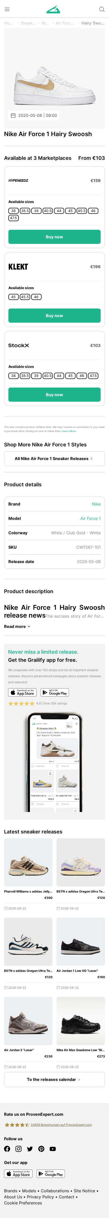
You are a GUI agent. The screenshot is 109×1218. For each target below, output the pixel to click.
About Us (13, 1196)
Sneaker (28, 23)
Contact (66, 1196)
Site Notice (84, 1190)
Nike (46, 23)
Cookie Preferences (23, 1202)
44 (59, 211)
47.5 (13, 218)
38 (13, 211)
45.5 (82, 211)
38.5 (25, 211)
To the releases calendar (51, 1079)
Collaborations (55, 1190)
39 (36, 211)
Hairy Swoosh (93, 23)
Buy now (54, 236)
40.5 (48, 211)
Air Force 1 (66, 23)
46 (93, 211)
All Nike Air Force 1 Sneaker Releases (51, 458)
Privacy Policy (40, 1196)
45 (70, 211)
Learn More (69, 431)
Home (9, 23)
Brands (10, 1190)
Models (29, 1190)
